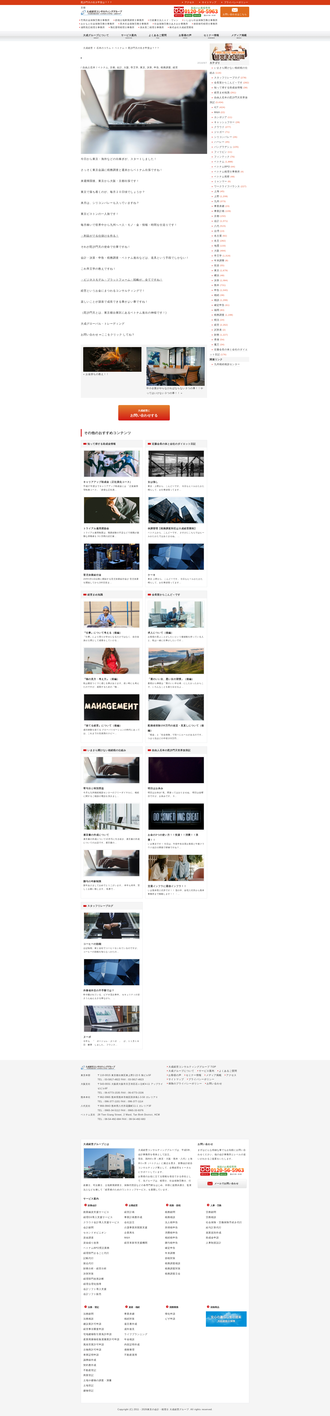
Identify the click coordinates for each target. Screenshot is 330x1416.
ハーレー (219, 142)
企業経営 (133, 1205)
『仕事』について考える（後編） (102, 632)
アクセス (189, 2)
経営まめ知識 (222, 92)
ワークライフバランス (227, 186)
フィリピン (220, 151)
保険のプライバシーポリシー (185, 1083)
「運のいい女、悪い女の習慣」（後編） (171, 679)
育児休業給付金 (92, 575)
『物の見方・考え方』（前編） (101, 679)
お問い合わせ (214, 1083)
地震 (216, 245)
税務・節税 (175, 1205)
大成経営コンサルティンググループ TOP (192, 1067)
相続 (216, 295)
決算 (216, 280)
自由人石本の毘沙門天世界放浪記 (171, 750)
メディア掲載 (239, 35)
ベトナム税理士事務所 (227, 171)
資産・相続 (134, 1307)
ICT (216, 107)
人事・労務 (216, 1205)
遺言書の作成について (96, 834)
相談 (216, 300)
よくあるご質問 (158, 35)
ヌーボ (87, 1036)
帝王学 (218, 255)
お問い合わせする (144, 413)
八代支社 (85, 1106)
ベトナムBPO (222, 166)
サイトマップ (209, 2)
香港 (216, 339)
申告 (216, 290)
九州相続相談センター (227, 364)
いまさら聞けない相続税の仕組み (106, 750)
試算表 (218, 329)
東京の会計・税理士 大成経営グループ (168, 1409)
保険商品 (214, 1307)
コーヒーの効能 (92, 944)
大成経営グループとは (96, 1144)
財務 (216, 334)
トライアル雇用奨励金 (96, 528)
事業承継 (219, 206)
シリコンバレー (223, 137)
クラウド (219, 127)
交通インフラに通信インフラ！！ (167, 886)
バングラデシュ (223, 146)
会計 (216, 221)
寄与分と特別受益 (93, 788)
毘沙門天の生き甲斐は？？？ (143, 48)
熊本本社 (85, 1097)
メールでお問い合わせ (226, 1183)
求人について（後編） (161, 632)
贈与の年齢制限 (92, 881)
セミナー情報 (211, 35)
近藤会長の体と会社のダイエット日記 (174, 443)
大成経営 (88, 48)
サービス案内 (129, 35)
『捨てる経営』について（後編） (102, 725)
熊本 (216, 285)
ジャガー (219, 132)
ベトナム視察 (222, 176)
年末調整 (219, 260)
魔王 (216, 344)
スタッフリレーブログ (227, 77)
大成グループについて (96, 35)
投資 (216, 265)
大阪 (216, 250)
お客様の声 (185, 35)
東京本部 (85, 1075)
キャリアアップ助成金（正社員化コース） (107, 482)
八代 (216, 226)
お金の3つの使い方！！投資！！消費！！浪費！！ (173, 837)
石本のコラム (104, 48)
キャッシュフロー (224, 122)
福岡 (216, 310)
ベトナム (219, 161)
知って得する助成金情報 (228, 87)
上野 (216, 196)
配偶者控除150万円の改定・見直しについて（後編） (176, 728)
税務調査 (219, 314)
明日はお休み (155, 788)
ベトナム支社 (88, 1114)
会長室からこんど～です (228, 82)
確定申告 (219, 305)
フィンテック (222, 156)
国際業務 (173, 1307)
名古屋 (218, 235)
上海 (216, 191)
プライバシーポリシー (236, 2)
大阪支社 (85, 1084)
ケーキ (152, 575)
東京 (216, 270)
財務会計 (92, 1205)
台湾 (216, 231)
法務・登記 (93, 1307)
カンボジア (220, 117)
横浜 (216, 275)
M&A (217, 112)
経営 (216, 324)
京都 (216, 216)
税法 (216, 319)
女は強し (153, 482)
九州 (216, 201)
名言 (216, 240)
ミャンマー (220, 181)
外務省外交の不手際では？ (98, 990)
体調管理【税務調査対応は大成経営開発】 (172, 528)
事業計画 (219, 211)
